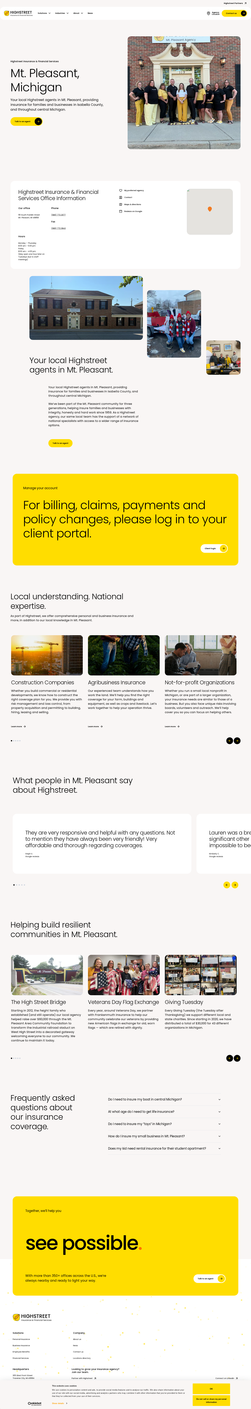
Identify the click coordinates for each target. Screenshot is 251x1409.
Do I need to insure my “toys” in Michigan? (140, 1124)
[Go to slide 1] (11, 740)
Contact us (231, 13)
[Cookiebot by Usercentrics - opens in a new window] (34, 1404)
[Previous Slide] (229, 740)
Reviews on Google (133, 211)
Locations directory (82, 1358)
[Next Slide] (237, 740)
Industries (60, 13)
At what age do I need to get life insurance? (141, 1111)
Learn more (16, 726)
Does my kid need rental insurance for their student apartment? (157, 1148)
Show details (58, 1403)
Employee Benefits (21, 1351)
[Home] (41, 1317)
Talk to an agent (22, 121)
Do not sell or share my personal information (211, 1400)
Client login (210, 548)
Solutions (42, 13)
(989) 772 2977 (58, 215)
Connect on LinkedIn (224, 1378)
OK (211, 1389)
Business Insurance (21, 1345)
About (76, 13)
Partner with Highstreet (82, 1378)
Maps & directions (132, 204)
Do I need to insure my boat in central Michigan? (145, 1099)
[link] (18, 13)
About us (77, 1339)
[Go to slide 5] (20, 740)
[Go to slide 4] (17, 740)
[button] (210, 209)
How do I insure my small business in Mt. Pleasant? (146, 1136)
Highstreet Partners (233, 3)
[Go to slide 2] (13, 740)
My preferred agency (134, 190)
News (90, 13)
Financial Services (21, 1358)
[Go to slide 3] (15, 740)
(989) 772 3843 (58, 228)
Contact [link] (128, 197)
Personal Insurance (21, 1339)
